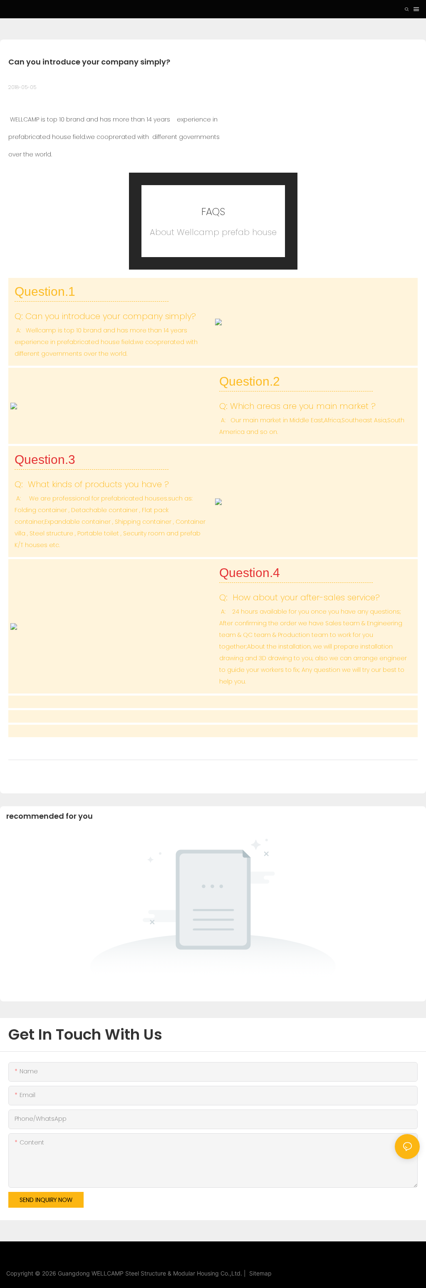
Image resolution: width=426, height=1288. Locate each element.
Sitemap (259, 1273)
